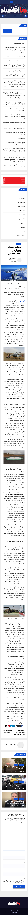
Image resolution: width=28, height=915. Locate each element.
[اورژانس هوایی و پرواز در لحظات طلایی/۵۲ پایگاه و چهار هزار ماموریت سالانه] (14, 354)
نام (24, 854)
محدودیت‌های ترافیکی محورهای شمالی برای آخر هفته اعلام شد (14, 166)
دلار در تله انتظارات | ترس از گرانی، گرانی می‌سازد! (15, 76)
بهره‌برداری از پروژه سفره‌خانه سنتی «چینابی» (14, 128)
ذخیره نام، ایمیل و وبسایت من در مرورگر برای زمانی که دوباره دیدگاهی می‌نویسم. (14, 882)
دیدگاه (23, 823)
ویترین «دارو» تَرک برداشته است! (17, 61)
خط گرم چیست (21, 138)
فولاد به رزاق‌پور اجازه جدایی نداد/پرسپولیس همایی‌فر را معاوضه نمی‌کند (14, 66)
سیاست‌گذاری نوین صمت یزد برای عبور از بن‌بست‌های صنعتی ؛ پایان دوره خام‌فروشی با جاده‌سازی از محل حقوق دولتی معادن (14, 150)
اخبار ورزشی (22, 223)
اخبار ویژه (23, 227)
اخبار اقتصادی (21, 202)
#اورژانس (11, 262)
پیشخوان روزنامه (21, 236)
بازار (24, 231)
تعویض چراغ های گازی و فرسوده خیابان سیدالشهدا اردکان (15, 143)
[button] (5, 16)
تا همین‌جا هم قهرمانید (19, 43)
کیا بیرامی (12, 258)
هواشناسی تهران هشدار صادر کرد (17, 71)
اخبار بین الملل (21, 206)
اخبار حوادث (22, 211)
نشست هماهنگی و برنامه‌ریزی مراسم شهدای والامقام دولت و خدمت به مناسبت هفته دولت (14, 116)
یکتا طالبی (13, 771)
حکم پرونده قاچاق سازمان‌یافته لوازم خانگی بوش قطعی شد (19, 732)
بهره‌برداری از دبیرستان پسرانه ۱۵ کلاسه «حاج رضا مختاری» (14, 123)
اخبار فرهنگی (22, 219)
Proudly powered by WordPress (9, 911)
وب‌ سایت (22, 871)
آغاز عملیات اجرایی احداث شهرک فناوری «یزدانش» (15, 133)
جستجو (23, 25)
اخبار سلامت (22, 215)
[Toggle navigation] (15, 16)
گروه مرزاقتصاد (20, 301)
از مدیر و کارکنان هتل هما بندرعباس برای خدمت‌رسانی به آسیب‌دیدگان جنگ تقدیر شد (14, 104)
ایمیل (23, 862)
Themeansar (14, 912)
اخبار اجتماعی (22, 194)
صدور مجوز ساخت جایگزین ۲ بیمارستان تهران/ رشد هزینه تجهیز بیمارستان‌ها (14, 803)
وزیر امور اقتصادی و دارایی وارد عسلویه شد (15, 57)
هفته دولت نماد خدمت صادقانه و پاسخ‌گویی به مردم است (14, 110)
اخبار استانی (22, 198)
